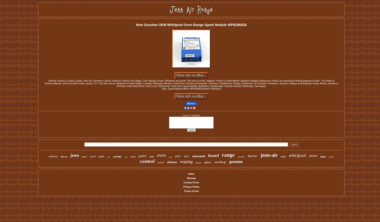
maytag (186, 161)
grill (108, 157)
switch (160, 162)
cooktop (220, 162)
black (323, 156)
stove (313, 155)
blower (64, 156)
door (186, 156)
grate (101, 156)
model (170, 157)
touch (93, 156)
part (178, 156)
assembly (241, 157)
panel (142, 156)
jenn (75, 155)
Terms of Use (191, 191)
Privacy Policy (191, 187)
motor (84, 157)
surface (331, 157)
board (213, 155)
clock (283, 156)
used (126, 157)
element (172, 162)
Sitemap (191, 178)
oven (161, 155)
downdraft (198, 156)
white (151, 157)
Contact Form (191, 182)
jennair (198, 163)
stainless (53, 156)
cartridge (117, 156)
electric (133, 157)
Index (191, 174)
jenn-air (269, 155)
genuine (236, 161)
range (228, 155)
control (147, 161)
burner (253, 156)
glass (207, 162)
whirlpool (297, 155)
